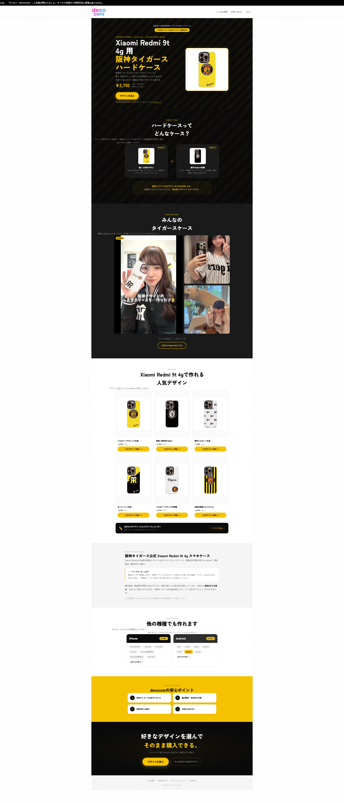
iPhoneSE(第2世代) (136, 657)
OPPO (179, 652)
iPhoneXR (159, 647)
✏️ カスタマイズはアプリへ (186, 761)
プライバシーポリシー (178, 780)
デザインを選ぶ (127, 95)
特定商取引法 (162, 780)
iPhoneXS (148, 647)
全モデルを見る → (136, 662)
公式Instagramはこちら (172, 345)
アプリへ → (157, 102)
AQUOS (206, 647)
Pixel (178, 647)
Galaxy (187, 647)
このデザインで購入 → (133, 449)
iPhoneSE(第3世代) (147, 652)
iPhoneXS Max (135, 647)
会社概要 (151, 780)
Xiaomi (188, 652)
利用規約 (192, 780)
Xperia (196, 647)
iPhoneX (133, 652)
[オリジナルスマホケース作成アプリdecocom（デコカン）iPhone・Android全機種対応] (98, 12)
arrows (198, 652)
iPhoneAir (151, 657)
